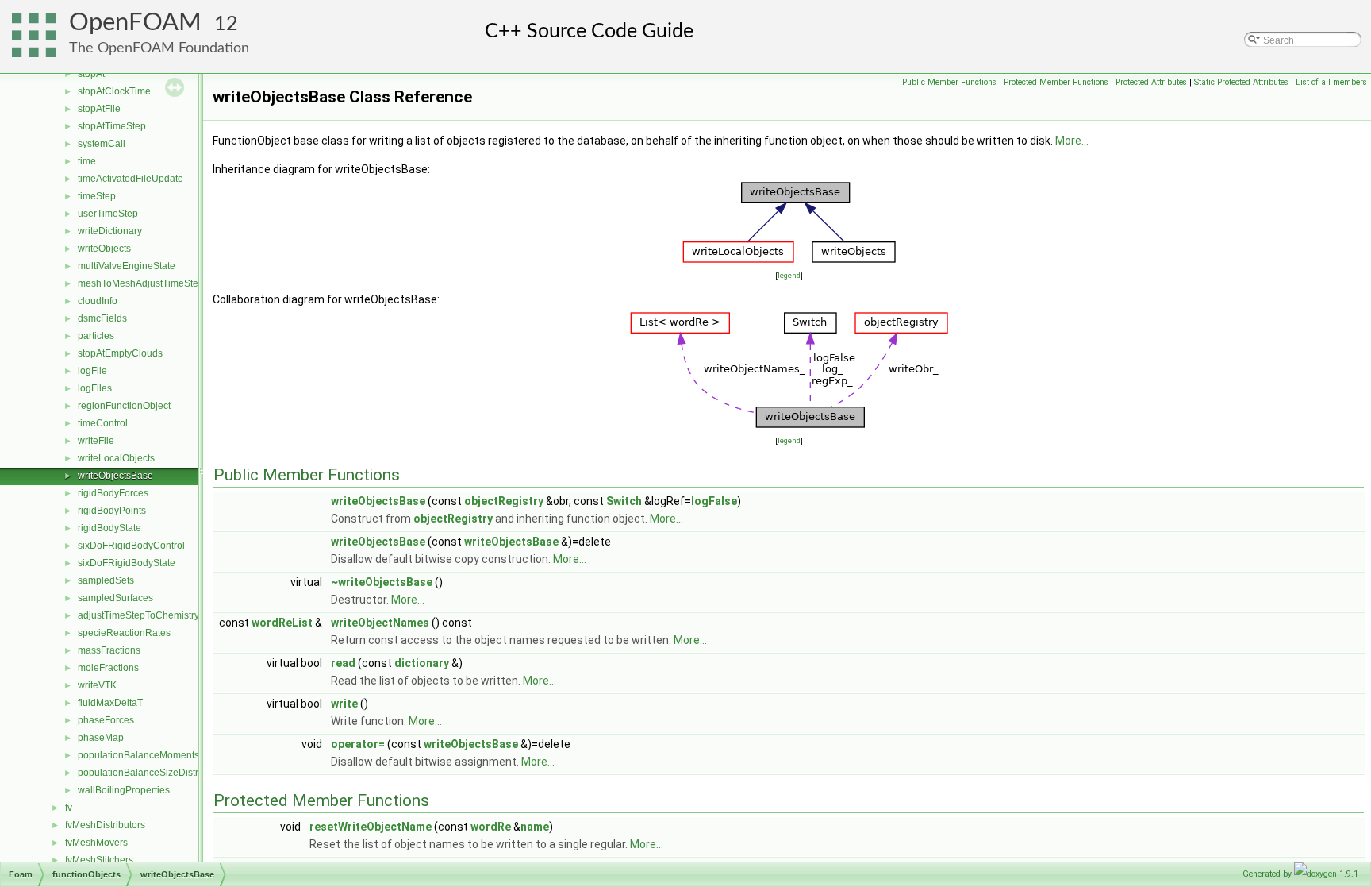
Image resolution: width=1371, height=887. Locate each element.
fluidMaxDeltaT (110, 702)
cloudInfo (97, 301)
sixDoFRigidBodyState (126, 563)
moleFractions (108, 667)
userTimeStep (108, 213)
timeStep (97, 196)
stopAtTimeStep (112, 126)
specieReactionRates (124, 632)
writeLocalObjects (116, 458)
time (87, 161)
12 (226, 24)
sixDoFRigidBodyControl (131, 545)
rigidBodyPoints (112, 510)
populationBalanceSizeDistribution (153, 772)
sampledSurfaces (115, 598)
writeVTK (97, 685)
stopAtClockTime (114, 91)
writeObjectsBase (115, 475)
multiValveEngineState (126, 266)
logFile (92, 370)
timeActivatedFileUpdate (130, 178)
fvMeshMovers (96, 842)
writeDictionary (110, 231)
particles (96, 335)
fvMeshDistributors (105, 825)
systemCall (101, 143)
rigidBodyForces (113, 493)
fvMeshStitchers (99, 860)
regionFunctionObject (124, 405)
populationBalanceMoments (138, 755)
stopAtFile (99, 108)
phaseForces (106, 720)
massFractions (109, 650)
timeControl (103, 423)
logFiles (95, 388)
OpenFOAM (135, 22)
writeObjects (104, 248)
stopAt (91, 73)
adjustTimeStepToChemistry (138, 615)
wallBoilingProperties (124, 790)
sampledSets (106, 580)
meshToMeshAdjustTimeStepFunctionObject (173, 283)
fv (68, 807)
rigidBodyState (109, 528)
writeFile (96, 440)
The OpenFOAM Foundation (159, 48)
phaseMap (101, 737)
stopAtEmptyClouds (120, 353)
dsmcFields (102, 318)
